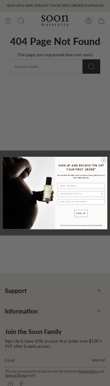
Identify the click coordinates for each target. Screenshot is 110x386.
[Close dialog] (103, 160)
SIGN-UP (81, 213)
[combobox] (80, 193)
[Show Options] (102, 193)
